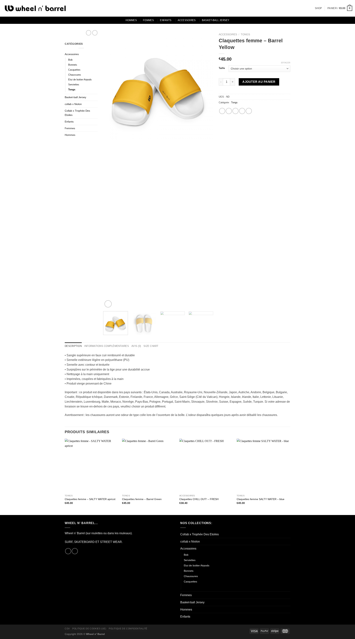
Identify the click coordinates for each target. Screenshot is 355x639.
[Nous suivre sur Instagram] (68, 551)
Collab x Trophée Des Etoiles (77, 112)
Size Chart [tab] (150, 346)
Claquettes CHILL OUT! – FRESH (199, 499)
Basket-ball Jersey (215, 20)
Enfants (165, 20)
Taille (222, 68)
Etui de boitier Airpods (80, 79)
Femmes (148, 20)
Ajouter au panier (258, 81)
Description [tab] (73, 346)
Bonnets (72, 64)
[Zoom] (108, 303)
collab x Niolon (73, 104)
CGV (67, 628)
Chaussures (74, 74)
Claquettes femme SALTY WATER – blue (260, 499)
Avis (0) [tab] (136, 346)
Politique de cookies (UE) (89, 628)
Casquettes (74, 69)
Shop (318, 8)
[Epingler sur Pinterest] (242, 111)
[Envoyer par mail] (235, 111)
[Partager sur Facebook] (222, 111)
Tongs (71, 89)
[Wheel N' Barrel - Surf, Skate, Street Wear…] (35, 8)
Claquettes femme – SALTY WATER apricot (90, 499)
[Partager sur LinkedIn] (249, 111)
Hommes (131, 20)
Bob (70, 59)
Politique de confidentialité (128, 628)
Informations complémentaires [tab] (106, 346)
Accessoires (187, 20)
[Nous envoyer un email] (75, 551)
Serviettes (73, 84)
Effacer (285, 63)
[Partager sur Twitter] (229, 111)
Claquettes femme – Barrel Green (142, 499)
